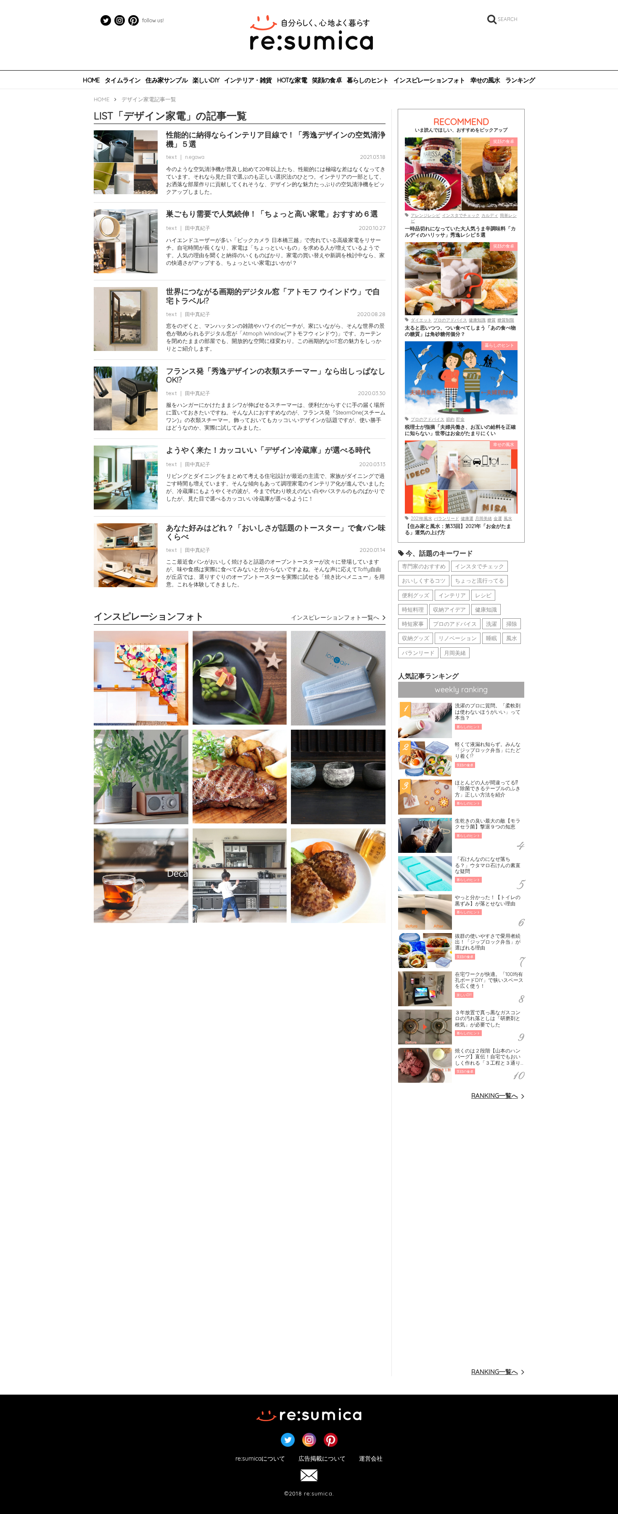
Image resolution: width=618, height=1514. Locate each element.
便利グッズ (415, 595)
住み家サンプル (166, 80)
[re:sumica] (311, 33)
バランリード (446, 518)
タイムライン (122, 80)
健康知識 (477, 320)
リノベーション (457, 638)
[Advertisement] (461, 1233)
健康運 (467, 518)
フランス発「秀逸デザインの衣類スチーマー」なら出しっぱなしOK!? (276, 376)
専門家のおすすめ (424, 566)
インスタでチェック (461, 215)
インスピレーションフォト (429, 80)
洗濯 (491, 623)
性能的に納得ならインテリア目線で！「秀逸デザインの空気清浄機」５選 (276, 139)
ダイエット (421, 320)
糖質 (491, 320)
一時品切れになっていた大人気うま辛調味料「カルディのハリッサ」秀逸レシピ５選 (460, 231)
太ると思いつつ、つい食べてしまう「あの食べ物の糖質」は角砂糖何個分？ (460, 331)
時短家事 (413, 623)
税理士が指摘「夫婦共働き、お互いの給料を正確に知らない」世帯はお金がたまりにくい (460, 430)
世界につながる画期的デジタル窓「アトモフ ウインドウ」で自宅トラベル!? (273, 296)
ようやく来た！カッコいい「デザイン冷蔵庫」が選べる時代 (268, 450)
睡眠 (491, 638)
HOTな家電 (292, 80)
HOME (91, 80)
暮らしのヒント (367, 80)
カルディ (489, 215)
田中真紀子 (197, 228)
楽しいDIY (206, 80)
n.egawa (194, 157)
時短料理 (413, 609)
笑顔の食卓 (327, 80)
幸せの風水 (485, 80)
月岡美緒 (483, 518)
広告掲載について (322, 1458)
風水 (508, 518)
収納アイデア (449, 609)
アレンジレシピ (425, 215)
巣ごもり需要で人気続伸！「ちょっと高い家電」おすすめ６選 (272, 214)
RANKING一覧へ (494, 1096)
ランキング (520, 80)
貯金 (460, 419)
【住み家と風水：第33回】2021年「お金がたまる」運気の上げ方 (458, 529)
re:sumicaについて (260, 1458)
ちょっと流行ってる (479, 580)
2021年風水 (421, 518)
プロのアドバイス (450, 320)
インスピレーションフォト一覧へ (335, 617)
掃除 (511, 623)
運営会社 (371, 1458)
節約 (450, 419)
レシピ (483, 595)
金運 (498, 518)
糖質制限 (505, 320)
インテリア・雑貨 (248, 80)
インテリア (452, 595)
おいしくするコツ (424, 580)
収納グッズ (415, 638)
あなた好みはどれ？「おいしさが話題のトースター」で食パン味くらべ (276, 532)
